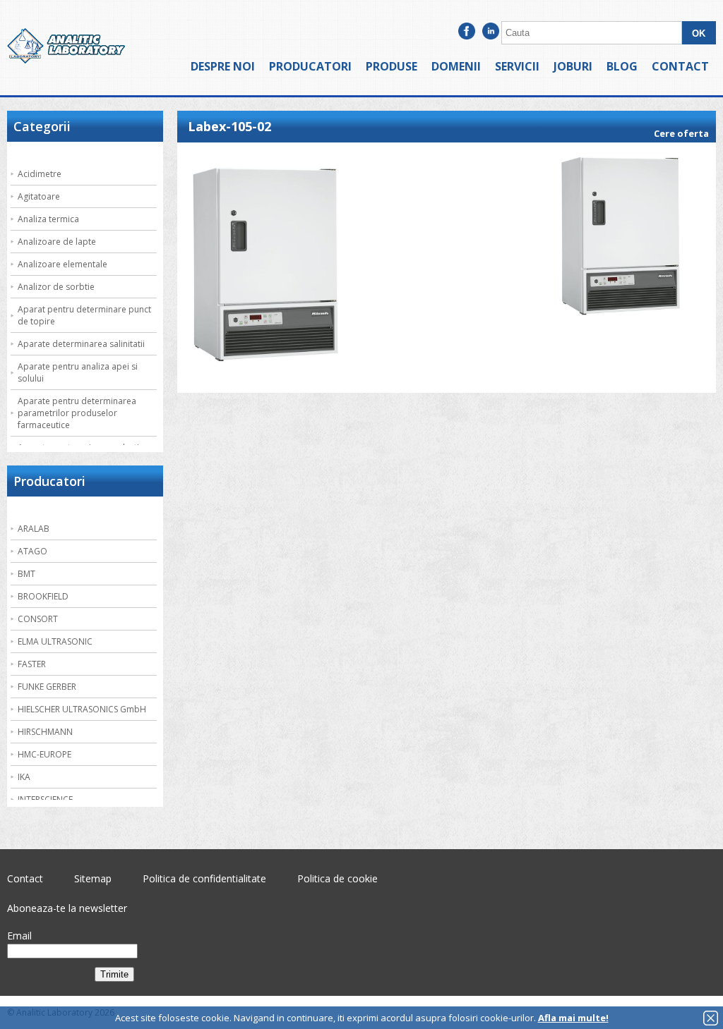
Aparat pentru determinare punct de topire (84, 315)
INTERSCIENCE (45, 799)
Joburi (573, 66)
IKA (24, 777)
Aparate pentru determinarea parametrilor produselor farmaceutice (77, 413)
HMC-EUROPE (44, 754)
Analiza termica (48, 219)
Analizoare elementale (62, 264)
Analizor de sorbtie (56, 287)
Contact (680, 66)
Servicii (517, 66)
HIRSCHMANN (45, 732)
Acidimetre (39, 174)
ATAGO (32, 551)
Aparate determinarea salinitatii (81, 344)
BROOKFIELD (43, 596)
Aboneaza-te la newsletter (67, 908)
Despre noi (223, 66)
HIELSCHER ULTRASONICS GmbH (82, 709)
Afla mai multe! (573, 1017)
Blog (622, 66)
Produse (391, 66)
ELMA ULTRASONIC (55, 641)
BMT (26, 574)
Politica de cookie (337, 878)
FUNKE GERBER (47, 687)
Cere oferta (681, 133)
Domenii (456, 66)
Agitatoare (39, 196)
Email (19, 935)
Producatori (310, 66)
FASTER (32, 664)
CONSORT (38, 619)
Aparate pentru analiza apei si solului (78, 372)
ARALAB (33, 529)
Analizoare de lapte (57, 242)
